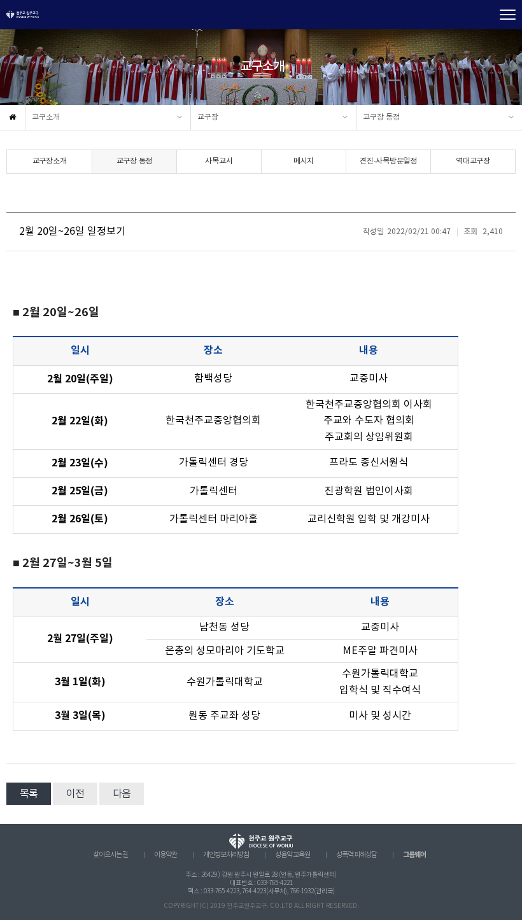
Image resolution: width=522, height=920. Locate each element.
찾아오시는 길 (110, 855)
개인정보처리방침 (226, 855)
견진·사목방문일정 (388, 161)
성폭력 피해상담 (356, 855)
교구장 (207, 117)
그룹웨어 (414, 855)
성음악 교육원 (292, 855)
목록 (29, 794)
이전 (75, 794)
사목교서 (218, 161)
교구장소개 (49, 161)
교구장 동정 (381, 117)
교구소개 (46, 117)
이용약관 (165, 855)
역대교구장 (473, 161)
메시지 (303, 161)
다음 (121, 794)
